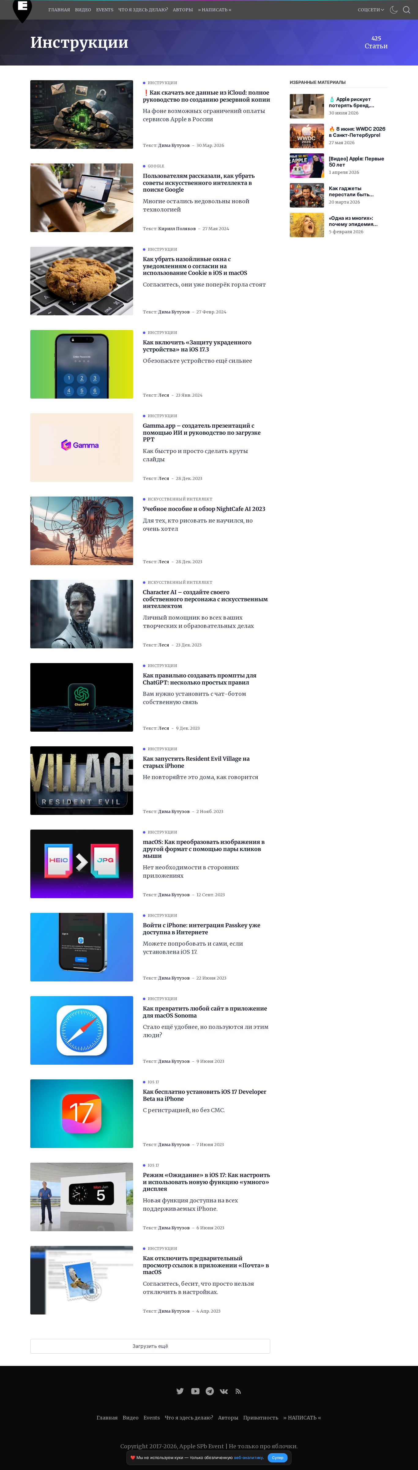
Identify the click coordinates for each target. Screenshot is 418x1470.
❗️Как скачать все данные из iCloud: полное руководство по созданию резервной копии (206, 96)
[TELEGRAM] (210, 1391)
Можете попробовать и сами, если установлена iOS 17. (193, 947)
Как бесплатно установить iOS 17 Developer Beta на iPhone (204, 1095)
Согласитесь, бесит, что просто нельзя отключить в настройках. (198, 1288)
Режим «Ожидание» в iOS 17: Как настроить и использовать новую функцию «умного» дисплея (206, 1182)
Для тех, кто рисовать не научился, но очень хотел (198, 524)
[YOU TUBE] (195, 1391)
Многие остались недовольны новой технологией (196, 205)
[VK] (224, 1391)
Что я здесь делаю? (143, 10)
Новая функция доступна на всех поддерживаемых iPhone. (190, 1204)
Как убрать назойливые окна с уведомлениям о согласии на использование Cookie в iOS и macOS (195, 266)
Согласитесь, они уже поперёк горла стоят (204, 284)
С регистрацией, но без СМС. (184, 1110)
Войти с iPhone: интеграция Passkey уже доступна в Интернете (201, 929)
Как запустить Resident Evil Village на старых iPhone (196, 762)
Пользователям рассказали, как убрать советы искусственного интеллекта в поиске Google (199, 183)
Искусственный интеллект (180, 499)
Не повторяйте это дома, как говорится (200, 777)
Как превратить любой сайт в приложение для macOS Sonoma (205, 1012)
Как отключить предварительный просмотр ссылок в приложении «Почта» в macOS (206, 1265)
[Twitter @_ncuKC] (180, 1391)
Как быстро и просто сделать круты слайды (195, 455)
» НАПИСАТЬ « (214, 10)
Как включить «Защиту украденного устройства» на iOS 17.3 (197, 346)
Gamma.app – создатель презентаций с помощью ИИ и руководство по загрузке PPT (202, 432)
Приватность (260, 1418)
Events (152, 1418)
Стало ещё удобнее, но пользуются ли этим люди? (206, 1031)
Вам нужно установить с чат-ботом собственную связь (194, 698)
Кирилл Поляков (177, 228)
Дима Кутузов (174, 145)
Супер (277, 1457)
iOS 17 (153, 1082)
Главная (59, 10)
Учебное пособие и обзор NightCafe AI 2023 (204, 509)
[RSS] (238, 1391)
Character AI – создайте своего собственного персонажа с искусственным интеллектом (205, 599)
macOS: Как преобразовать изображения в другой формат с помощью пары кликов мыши (204, 849)
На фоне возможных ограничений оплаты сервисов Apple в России (204, 115)
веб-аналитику (248, 1457)
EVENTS (105, 10)
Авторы (183, 10)
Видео (83, 10)
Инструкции (162, 83)
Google (156, 166)
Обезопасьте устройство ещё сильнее (197, 360)
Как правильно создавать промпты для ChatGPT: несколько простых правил (199, 679)
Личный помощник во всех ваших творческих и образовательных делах (198, 621)
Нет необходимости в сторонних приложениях (191, 871)
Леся (163, 395)
